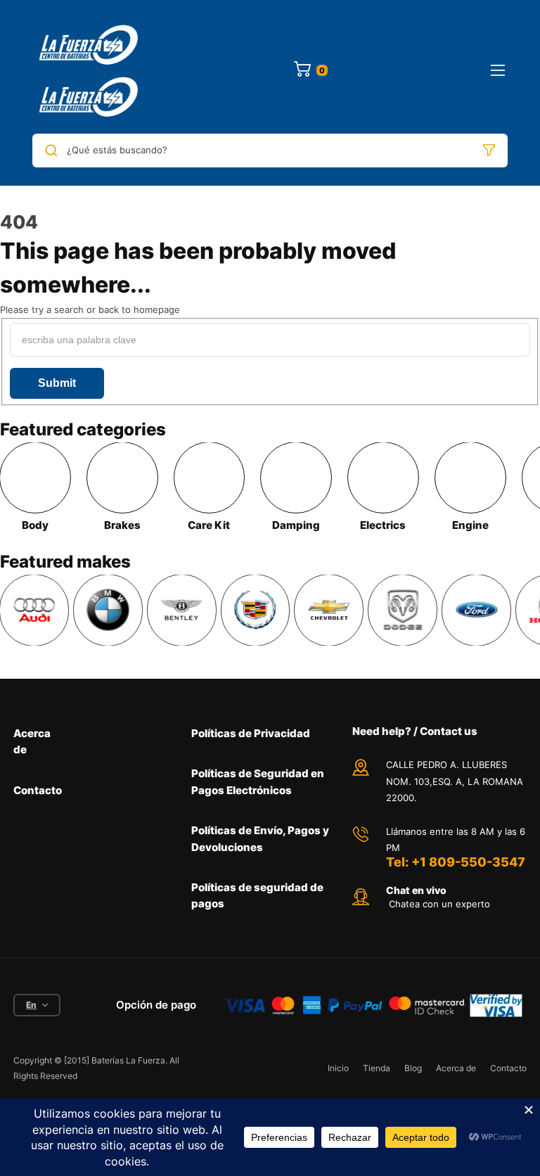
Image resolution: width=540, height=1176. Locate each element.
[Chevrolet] (329, 610)
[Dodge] (402, 610)
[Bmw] (108, 610)
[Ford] (476, 610)
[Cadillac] (255, 610)
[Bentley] (182, 610)
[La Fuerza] (90, 70)
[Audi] (34, 610)
